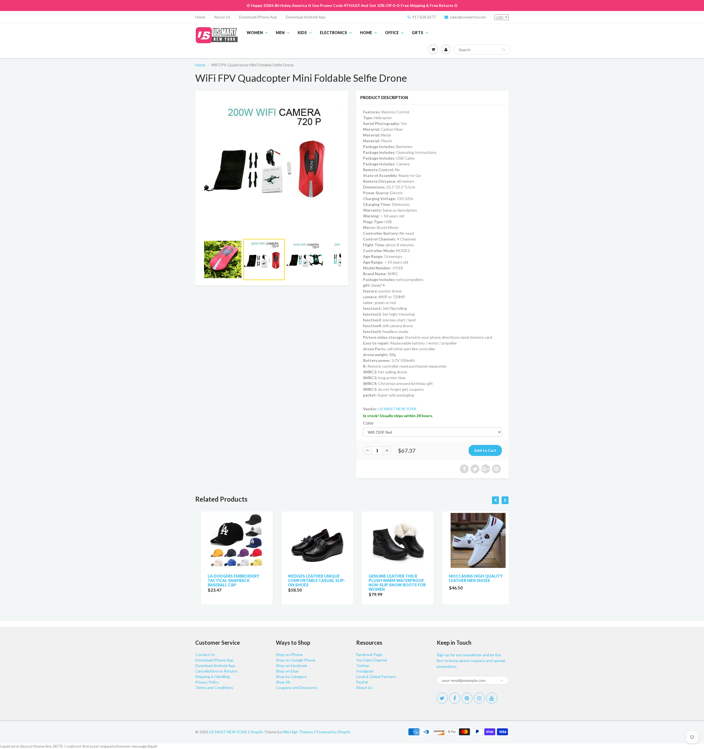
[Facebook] (454, 698)
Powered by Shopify (333, 731)
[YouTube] (491, 698)
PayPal (362, 682)
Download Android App (306, 17)
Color (368, 422)
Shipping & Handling (212, 676)
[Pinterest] (466, 698)
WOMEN (255, 32)
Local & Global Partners (376, 676)
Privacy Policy (207, 682)
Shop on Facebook (291, 665)
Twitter (362, 665)
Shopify (256, 731)
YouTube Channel (371, 660)
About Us (222, 17)
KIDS (302, 32)
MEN (280, 32)
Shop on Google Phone (295, 660)
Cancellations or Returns (216, 671)
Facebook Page (369, 654)
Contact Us (205, 654)
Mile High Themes (297, 731)
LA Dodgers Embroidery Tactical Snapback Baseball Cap (228, 580)
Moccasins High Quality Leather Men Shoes (470, 578)
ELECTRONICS (333, 32)
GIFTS (417, 32)
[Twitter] (442, 698)
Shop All (283, 682)
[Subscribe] (502, 680)
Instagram (365, 671)
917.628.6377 (424, 17)
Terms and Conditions (214, 687)
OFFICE (392, 32)
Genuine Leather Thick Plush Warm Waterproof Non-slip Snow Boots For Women (391, 583)
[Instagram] (479, 698)
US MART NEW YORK (397, 408)
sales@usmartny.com (468, 17)
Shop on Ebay (287, 671)
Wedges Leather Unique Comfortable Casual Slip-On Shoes (311, 580)
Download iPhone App (258, 17)
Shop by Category (291, 676)
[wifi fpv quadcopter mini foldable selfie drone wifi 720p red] (271, 165)
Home (200, 17)
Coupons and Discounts (296, 687)
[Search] (503, 49)
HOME (366, 32)
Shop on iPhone (289, 654)
